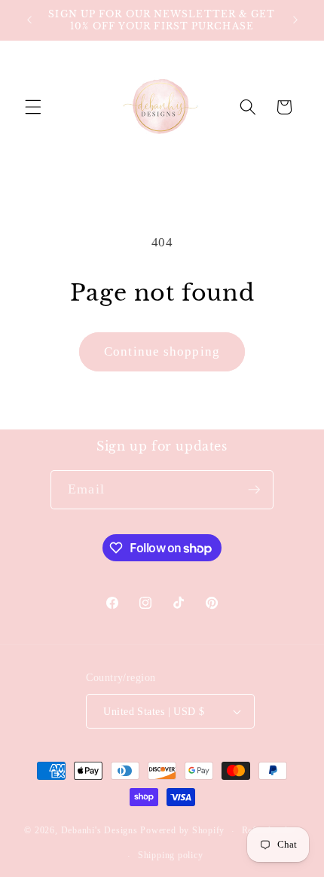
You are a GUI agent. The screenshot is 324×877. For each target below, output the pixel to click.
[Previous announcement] (29, 20)
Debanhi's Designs (99, 831)
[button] (33, 107)
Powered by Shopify (182, 831)
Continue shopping (162, 351)
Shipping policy (170, 855)
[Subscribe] (254, 489)
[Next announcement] (295, 20)
